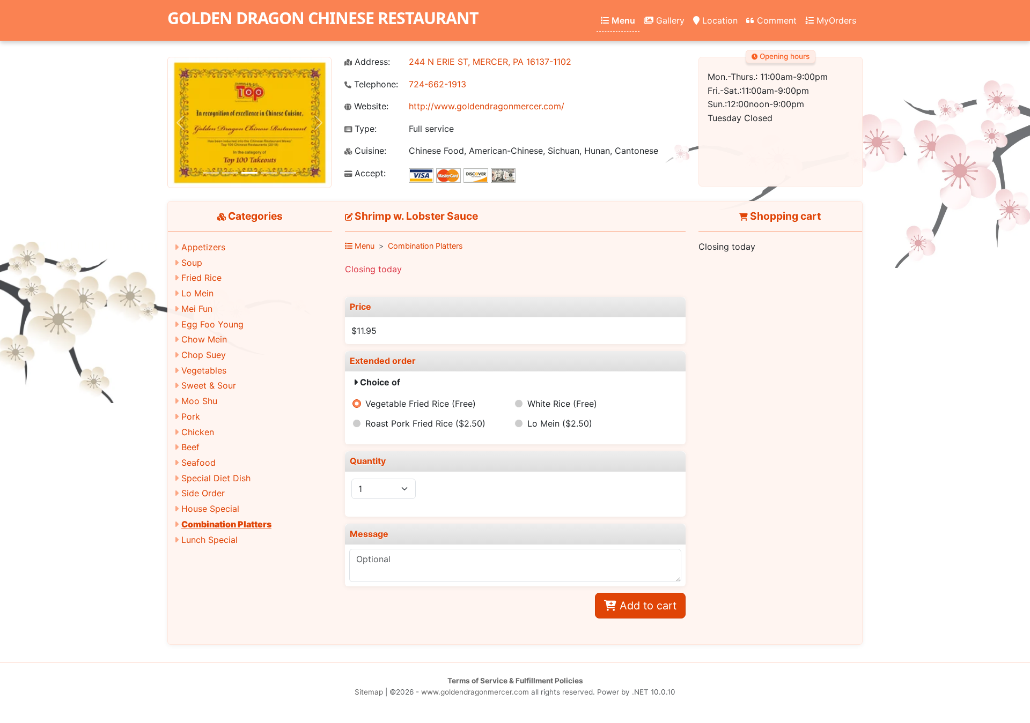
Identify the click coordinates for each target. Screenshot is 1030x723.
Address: (371, 62)
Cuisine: (369, 151)
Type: (364, 129)
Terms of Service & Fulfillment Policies (515, 680)
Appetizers (203, 247)
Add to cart (646, 605)
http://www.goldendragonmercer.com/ (486, 106)
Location (719, 20)
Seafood (198, 462)
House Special (210, 508)
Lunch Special (209, 539)
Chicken (197, 432)
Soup (191, 262)
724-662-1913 (437, 84)
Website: (369, 106)
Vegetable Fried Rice (420, 403)
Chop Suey (203, 354)
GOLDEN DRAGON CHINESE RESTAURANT (323, 18)
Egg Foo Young (212, 324)
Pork (190, 416)
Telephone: (374, 84)
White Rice (562, 403)
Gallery (669, 20)
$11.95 (364, 330)
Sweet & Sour (208, 385)
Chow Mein (204, 339)
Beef (190, 447)
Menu (622, 20)
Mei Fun (196, 308)
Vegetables (203, 370)
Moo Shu (199, 401)
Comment (775, 20)
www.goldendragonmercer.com (475, 692)
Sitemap (369, 692)
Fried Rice (201, 277)
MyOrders (835, 20)
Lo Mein (197, 293)
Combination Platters (226, 524)
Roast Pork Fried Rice (425, 423)
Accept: (369, 173)
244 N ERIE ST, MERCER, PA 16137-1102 (490, 61)
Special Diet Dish (216, 478)
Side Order (203, 493)
